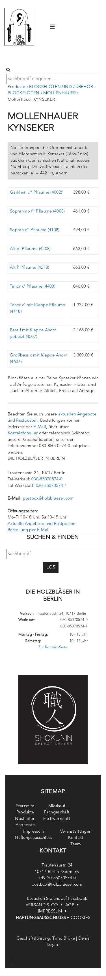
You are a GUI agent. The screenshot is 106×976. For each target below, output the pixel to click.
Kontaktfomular (23, 433)
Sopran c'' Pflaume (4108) (35, 230)
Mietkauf (56, 806)
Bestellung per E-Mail (28, 530)
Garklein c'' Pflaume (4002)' (36, 193)
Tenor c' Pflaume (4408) (32, 287)
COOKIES (80, 918)
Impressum (33, 832)
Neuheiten (25, 819)
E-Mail (39, 427)
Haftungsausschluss (33, 838)
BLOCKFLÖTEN (23, 93)
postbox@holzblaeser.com (48, 498)
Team (75, 844)
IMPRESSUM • (53, 911)
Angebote (25, 825)
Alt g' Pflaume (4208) (30, 249)
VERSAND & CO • (45, 905)
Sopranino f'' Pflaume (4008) (37, 211)
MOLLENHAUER (59, 93)
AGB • (72, 905)
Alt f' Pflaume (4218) (29, 268)
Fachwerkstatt (56, 819)
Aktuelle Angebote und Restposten (41, 524)
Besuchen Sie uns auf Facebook (57, 899)
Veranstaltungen (76, 832)
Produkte (16, 87)
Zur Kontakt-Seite (52, 647)
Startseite (25, 806)
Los (50, 567)
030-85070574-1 (51, 486)
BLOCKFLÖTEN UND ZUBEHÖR (61, 87)
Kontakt (75, 838)
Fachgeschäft (57, 812)
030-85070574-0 (46, 479)
